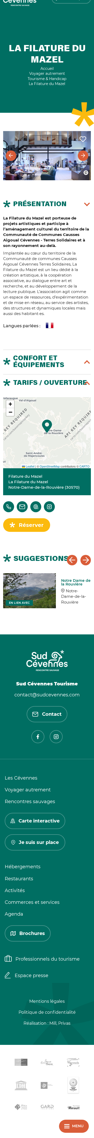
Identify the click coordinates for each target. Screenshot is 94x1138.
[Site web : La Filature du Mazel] (35, 506)
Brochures (32, 933)
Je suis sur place (39, 842)
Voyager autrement (28, 790)
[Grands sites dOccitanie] (73, 1086)
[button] (47, 426)
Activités (15, 890)
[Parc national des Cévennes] (47, 1086)
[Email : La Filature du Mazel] (22, 506)
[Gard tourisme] (47, 1108)
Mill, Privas (59, 1023)
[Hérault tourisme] (73, 1108)
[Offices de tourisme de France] (21, 1108)
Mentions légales (47, 1001)
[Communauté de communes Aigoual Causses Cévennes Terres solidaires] (47, 1063)
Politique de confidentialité (47, 1012)
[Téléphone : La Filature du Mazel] (8, 506)
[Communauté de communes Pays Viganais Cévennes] (73, 1063)
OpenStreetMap (50, 466)
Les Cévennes (21, 778)
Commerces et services (32, 902)
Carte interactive (39, 821)
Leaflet (29, 466)
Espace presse (31, 975)
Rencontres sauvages (30, 801)
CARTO (84, 466)
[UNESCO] (21, 1086)
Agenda (14, 914)
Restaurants (19, 879)
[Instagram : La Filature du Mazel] (49, 506)
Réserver (31, 525)
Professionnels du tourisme (47, 959)
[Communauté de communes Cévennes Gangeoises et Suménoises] (21, 1063)
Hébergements (22, 867)
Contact (52, 714)
